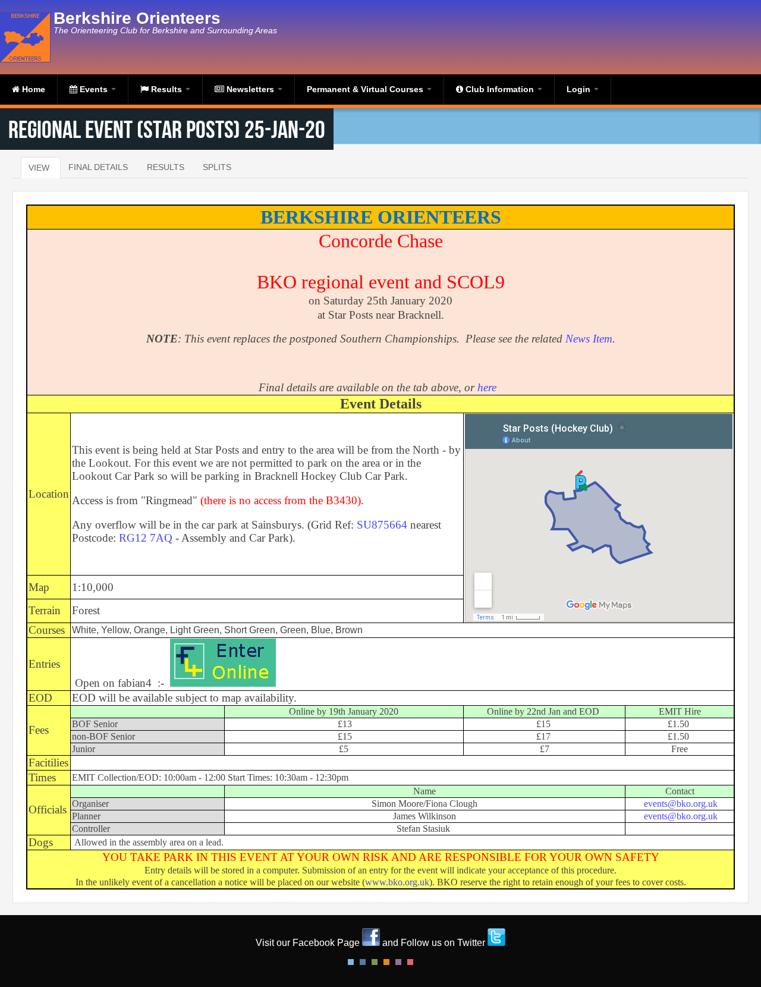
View (39, 167)
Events (93, 89)
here (486, 387)
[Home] (27, 37)
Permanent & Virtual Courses (366, 89)
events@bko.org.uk (681, 804)
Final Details (98, 167)
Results (166, 89)
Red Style (410, 962)
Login (580, 89)
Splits (217, 167)
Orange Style (386, 962)
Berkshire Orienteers (137, 18)
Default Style (351, 962)
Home (32, 89)
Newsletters (250, 89)
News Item (588, 338)
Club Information (499, 89)
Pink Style (398, 962)
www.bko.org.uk (397, 882)
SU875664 (382, 524)
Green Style (375, 962)
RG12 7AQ (145, 538)
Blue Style (363, 962)
